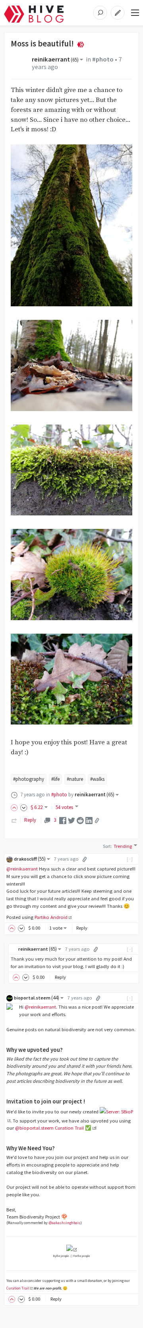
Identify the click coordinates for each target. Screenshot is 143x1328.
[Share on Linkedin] (89, 820)
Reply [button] (81, 928)
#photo (103, 59)
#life (55, 779)
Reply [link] (30, 820)
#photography (28, 779)
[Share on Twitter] (71, 820)
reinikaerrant (55, 59)
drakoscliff (30, 859)
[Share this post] (96, 820)
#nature (75, 779)
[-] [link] (130, 859)
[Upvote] (15, 807)
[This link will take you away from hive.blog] (71, 1249)
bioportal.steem (36, 998)
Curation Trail (17, 1288)
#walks (97, 779)
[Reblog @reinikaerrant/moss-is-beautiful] (14, 820)
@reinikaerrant (22, 869)
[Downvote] (23, 807)
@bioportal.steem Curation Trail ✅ (53, 1128)
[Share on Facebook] (62, 820)
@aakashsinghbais (65, 1222)
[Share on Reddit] (80, 820)
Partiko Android (51, 917)
